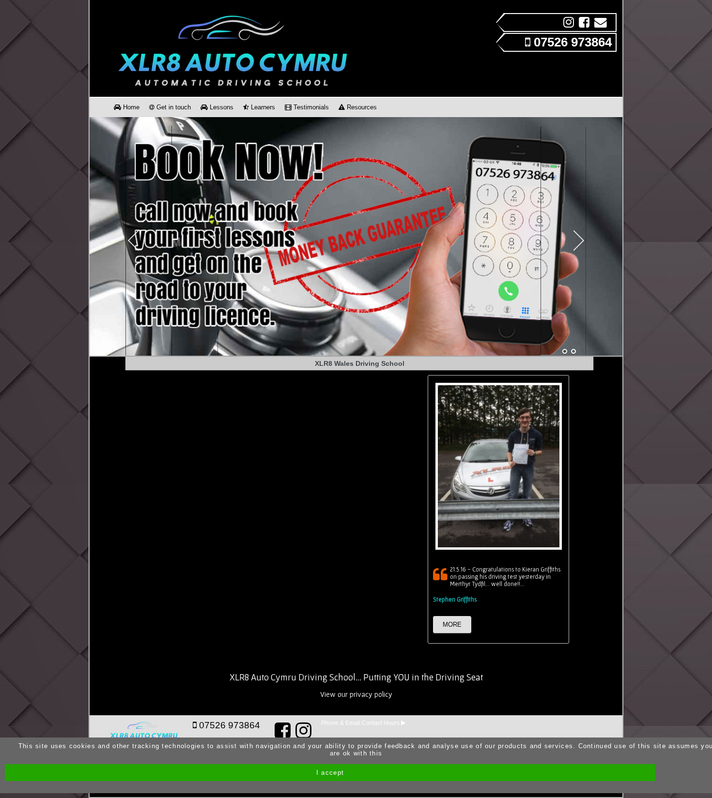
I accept (330, 772)
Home (130, 107)
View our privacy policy (356, 694)
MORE (452, 624)
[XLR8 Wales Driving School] (564, 351)
